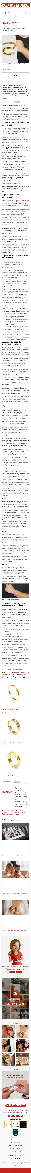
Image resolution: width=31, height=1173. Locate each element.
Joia (4, 812)
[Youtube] (14, 972)
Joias (8, 812)
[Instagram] (10, 972)
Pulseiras (17, 814)
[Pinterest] (12, 972)
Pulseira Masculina (8, 814)
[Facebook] (19, 972)
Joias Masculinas (15, 812)
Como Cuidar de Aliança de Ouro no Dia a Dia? (14, 930)
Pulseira (23, 812)
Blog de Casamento (5, 1162)
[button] (15, 16)
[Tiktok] (17, 972)
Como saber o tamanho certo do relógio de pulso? (14, 855)
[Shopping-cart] (21, 972)
